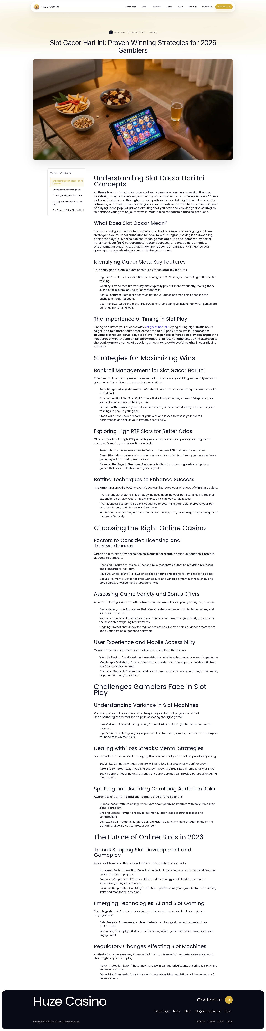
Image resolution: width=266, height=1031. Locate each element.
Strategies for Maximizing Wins (67, 189)
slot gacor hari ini (155, 327)
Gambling (153, 32)
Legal (229, 1021)
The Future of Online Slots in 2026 (68, 210)
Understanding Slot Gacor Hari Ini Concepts (68, 182)
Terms (221, 1021)
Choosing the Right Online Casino (68, 195)
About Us (201, 1021)
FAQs (187, 1011)
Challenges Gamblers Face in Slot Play (68, 202)
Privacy (211, 1021)
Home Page (162, 1011)
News (176, 1011)
